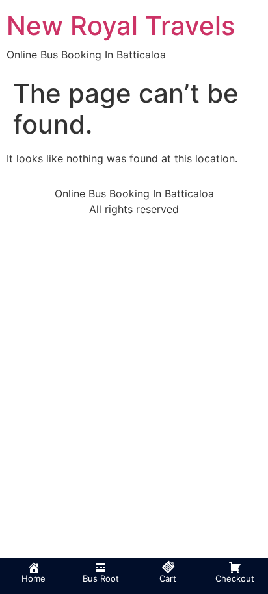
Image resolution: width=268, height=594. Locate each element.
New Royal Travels (121, 26)
